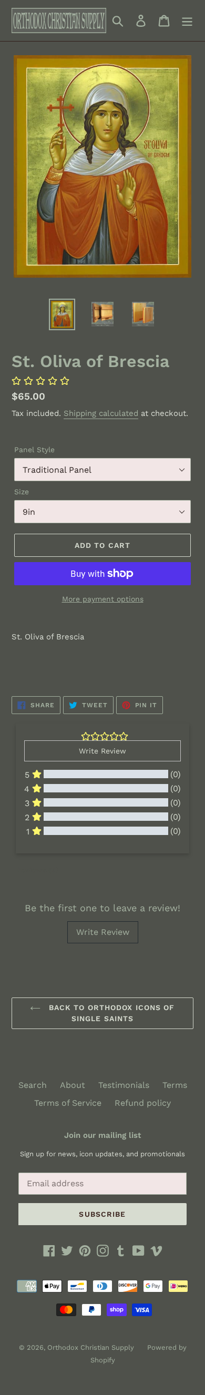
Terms (174, 1085)
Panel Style (34, 449)
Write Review (102, 932)
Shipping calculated (101, 413)
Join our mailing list (102, 1135)
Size (21, 491)
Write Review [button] (102, 751)
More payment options (103, 599)
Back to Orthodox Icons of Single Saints (110, 1013)
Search (32, 1085)
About (72, 1085)
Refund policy (143, 1103)
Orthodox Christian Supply (90, 1347)
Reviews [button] (37, 869)
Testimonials (123, 1085)
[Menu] (187, 21)
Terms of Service (67, 1103)
